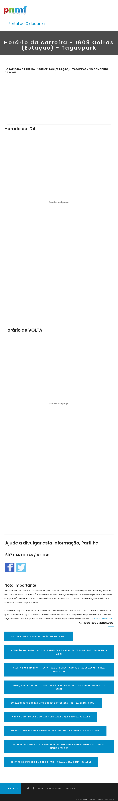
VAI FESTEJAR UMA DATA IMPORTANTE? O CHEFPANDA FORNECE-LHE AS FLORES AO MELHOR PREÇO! (59, 746)
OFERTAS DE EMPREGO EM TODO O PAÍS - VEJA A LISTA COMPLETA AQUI (51, 762)
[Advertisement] (59, 97)
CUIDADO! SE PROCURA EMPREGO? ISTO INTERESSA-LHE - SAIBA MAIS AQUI (53, 703)
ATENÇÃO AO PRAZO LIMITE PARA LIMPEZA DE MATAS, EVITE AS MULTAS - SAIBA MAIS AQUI (59, 652)
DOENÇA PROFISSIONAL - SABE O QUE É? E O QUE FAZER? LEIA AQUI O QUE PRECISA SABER (59, 687)
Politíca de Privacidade (49, 788)
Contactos (70, 788)
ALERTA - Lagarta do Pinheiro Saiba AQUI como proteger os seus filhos (55, 730)
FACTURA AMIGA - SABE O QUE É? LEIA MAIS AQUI (38, 636)
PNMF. (85, 799)
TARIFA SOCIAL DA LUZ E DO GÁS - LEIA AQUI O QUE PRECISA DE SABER (50, 716)
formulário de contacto (101, 618)
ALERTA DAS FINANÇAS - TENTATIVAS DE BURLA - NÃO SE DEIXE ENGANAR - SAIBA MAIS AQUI (59, 669)
